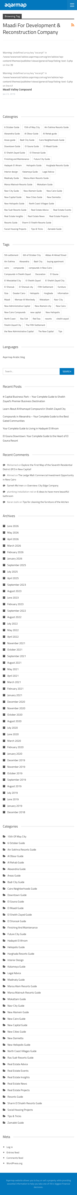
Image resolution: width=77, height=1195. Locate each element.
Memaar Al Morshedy (25, 299)
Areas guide (9, 140)
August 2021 (14, 662)
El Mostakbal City (12, 280)
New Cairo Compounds (15, 312)
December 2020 (16, 701)
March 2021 (14, 682)
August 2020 (14, 721)
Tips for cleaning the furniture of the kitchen (46, 502)
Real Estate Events (62, 210)
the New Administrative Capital (19, 331)
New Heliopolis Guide (14, 203)
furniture (62, 287)
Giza (6, 293)
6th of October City (32, 255)
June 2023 (13, 597)
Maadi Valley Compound (17, 89)
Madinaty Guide (11, 178)
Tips (60, 331)
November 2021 (16, 643)
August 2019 (14, 786)
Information (63, 293)
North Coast (10, 318)
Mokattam (44, 299)
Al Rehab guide (50, 133)
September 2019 (16, 779)
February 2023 (15, 604)
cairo (6, 268)
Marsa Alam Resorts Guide (36, 178)
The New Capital (46, 331)
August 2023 (14, 591)
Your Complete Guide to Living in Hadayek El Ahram (31, 428)
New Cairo (61, 306)
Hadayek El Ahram (13, 165)
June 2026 (13, 526)
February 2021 (15, 688)
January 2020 (14, 753)
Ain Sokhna (9, 261)
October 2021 (14, 649)
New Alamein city (43, 306)
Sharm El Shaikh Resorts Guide (36, 222)
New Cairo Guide (54, 191)
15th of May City (32, 127)
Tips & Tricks (37, 229)
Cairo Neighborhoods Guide (51, 140)
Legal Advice (48, 172)
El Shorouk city (26, 287)
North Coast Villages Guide (41, 203)
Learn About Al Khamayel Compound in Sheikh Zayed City (34, 408)
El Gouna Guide (32, 146)
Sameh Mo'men (15, 485)
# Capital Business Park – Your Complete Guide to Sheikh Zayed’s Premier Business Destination (34, 399)
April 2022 (13, 636)
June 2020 (13, 734)
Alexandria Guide (12, 133)
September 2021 (16, 656)
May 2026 (13, 532)
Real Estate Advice (40, 210)
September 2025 (16, 565)
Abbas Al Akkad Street (55, 255)
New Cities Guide (34, 197)
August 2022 (14, 617)
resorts (48, 318)
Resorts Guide (10, 222)
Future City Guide (42, 159)
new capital (35, 312)
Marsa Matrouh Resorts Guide (18, 184)
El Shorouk (9, 287)
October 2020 (14, 714)
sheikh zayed (62, 318)
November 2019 (16, 766)
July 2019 (12, 792)
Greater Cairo (19, 293)
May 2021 (13, 669)
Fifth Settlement (45, 287)
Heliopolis (34, 293)
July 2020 (12, 727)
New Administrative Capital (17, 306)
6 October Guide (11, 127)
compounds (18, 268)
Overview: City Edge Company (42, 485)
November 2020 (16, 708)
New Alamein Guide (33, 191)
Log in (10, 1147)
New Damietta (54, 197)
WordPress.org (14, 1163)
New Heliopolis (53, 312)
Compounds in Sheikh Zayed (17, 274)
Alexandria (24, 261)
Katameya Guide (30, 172)
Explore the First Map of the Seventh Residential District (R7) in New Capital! (37, 467)
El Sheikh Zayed (33, 280)
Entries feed (13, 1152)
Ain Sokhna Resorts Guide (56, 127)
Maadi (7, 299)
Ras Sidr (24, 318)
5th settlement (11, 255)
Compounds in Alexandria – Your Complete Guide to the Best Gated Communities (36, 418)
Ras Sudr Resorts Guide (15, 210)
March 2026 (14, 545)
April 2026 (13, 539)
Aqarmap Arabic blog (14, 357)
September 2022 (16, 610)
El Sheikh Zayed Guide (14, 152)
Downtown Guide (12, 146)
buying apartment (55, 261)
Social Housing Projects (15, 229)
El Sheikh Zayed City (54, 280)
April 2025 (13, 578)
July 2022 (12, 623)
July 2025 (12, 571)
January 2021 (14, 695)
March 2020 (14, 740)
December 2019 (16, 760)
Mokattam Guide (45, 184)
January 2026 (14, 558)
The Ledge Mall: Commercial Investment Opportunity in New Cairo (38, 477)
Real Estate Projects (58, 216)
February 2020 (15, 747)
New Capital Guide (12, 197)
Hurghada (48, 293)
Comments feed (15, 1158)
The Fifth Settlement (35, 325)
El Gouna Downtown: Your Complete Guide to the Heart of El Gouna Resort (35, 438)
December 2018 (16, 812)
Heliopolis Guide (33, 165)
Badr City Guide (27, 140)
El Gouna (54, 274)
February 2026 (15, 552)
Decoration (40, 274)
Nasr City (58, 299)
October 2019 (14, 773)
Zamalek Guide (54, 229)
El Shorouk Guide (38, 152)
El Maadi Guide (51, 146)
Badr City (38, 261)
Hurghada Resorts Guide (57, 165)
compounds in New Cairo (40, 268)
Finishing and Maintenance (16, 159)
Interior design (11, 172)
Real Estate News (36, 216)
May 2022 (13, 630)
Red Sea (36, 318)
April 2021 (13, 675)
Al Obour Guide (31, 133)
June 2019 (13, 799)
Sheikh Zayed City (12, 325)
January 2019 (14, 805)
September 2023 (16, 584)
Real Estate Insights (13, 216)
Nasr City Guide (11, 191)
